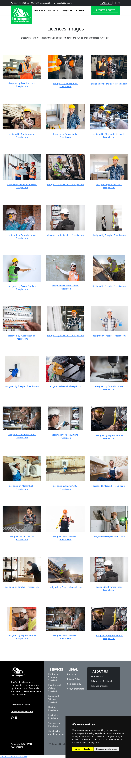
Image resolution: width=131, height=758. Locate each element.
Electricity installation (53, 717)
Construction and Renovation (56, 732)
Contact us (72, 674)
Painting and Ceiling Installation (54, 688)
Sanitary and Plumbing (54, 725)
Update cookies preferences (13, 756)
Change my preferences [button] (106, 749)
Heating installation (53, 709)
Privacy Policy (73, 679)
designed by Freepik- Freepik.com (109, 486)
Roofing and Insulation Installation (54, 677)
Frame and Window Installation (53, 699)
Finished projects (99, 686)
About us (53, 10)
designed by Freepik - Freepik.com (109, 235)
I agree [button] (77, 749)
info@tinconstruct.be (42, 3)
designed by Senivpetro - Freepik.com (109, 83)
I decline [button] (87, 749)
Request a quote (105, 10)
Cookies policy (74, 683)
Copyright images (75, 688)
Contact (81, 10)
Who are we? (97, 676)
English (105, 2)
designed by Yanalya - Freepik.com (22, 587)
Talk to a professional (101, 681)
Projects (67, 10)
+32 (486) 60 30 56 (21, 3)
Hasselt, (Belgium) (64, 3)
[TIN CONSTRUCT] (14, 10)
